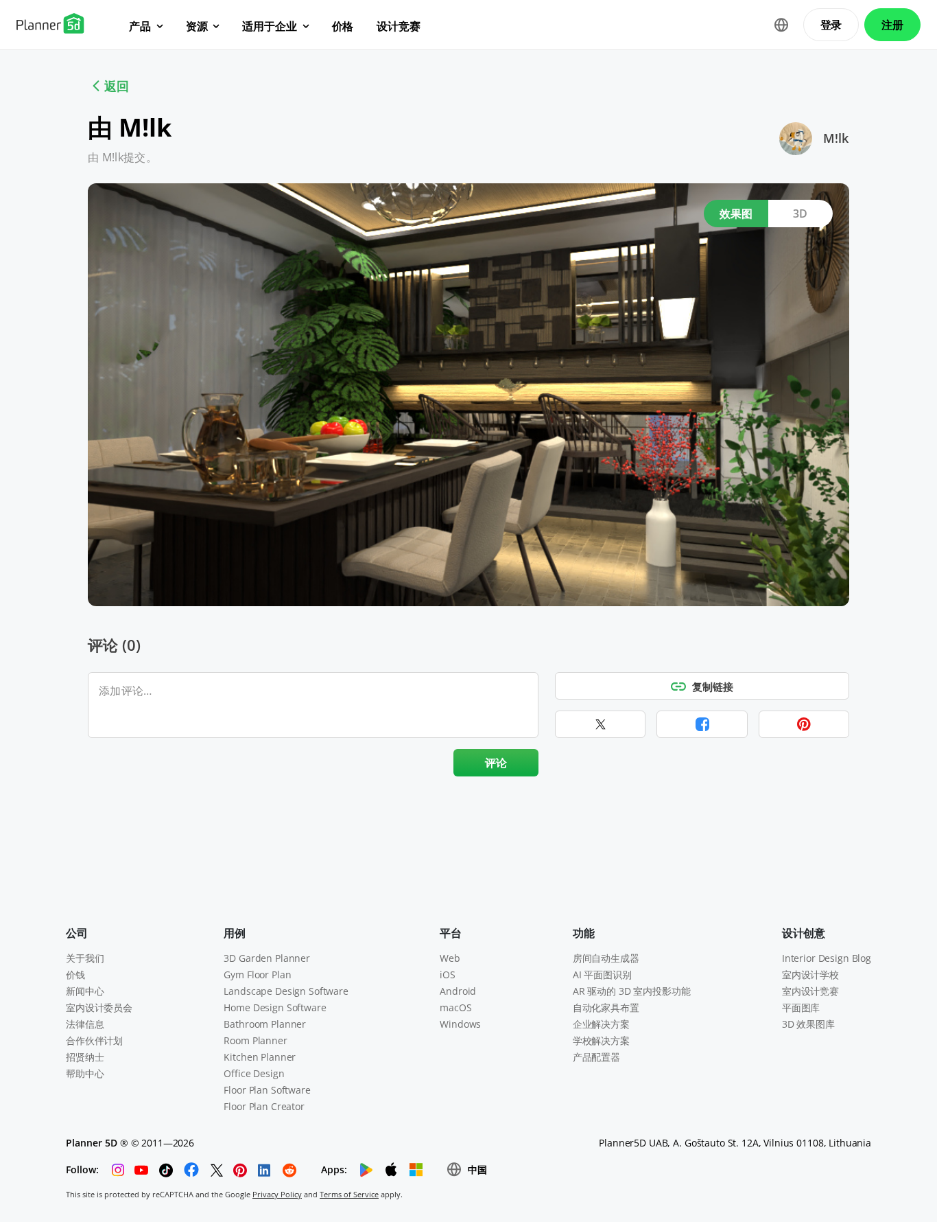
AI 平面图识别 (602, 974)
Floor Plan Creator (264, 1106)
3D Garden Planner (267, 958)
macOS (455, 1007)
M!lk (836, 138)
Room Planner (255, 1040)
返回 (116, 86)
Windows (460, 1023)
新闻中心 (85, 991)
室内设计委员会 (99, 1007)
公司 (77, 933)
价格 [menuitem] (343, 26)
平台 (451, 933)
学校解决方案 (601, 1040)
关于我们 (85, 958)
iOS (447, 974)
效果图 (736, 213)
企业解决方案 (601, 1023)
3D (800, 213)
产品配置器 (596, 1056)
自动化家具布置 (606, 1007)
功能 (584, 933)
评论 (496, 762)
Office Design (254, 1073)
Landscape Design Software (286, 991)
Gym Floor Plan (257, 974)
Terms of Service (349, 1194)
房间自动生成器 (606, 958)
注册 (892, 24)
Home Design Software (275, 1007)
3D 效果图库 (808, 1023)
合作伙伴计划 (94, 1040)
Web (450, 958)
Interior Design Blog (826, 958)
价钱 (75, 974)
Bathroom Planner (265, 1023)
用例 (235, 933)
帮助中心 (85, 1073)
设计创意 (803, 933)
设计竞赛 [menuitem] (398, 26)
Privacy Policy (277, 1194)
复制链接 (712, 686)
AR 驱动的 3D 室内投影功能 (632, 991)
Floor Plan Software (267, 1089)
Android (458, 991)
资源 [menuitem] (197, 26)
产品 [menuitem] (140, 26)
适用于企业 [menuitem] (269, 26)
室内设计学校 (810, 974)
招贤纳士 (85, 1056)
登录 (831, 24)
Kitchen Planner (260, 1056)
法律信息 (85, 1023)
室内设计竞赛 (810, 991)
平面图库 (801, 1007)
